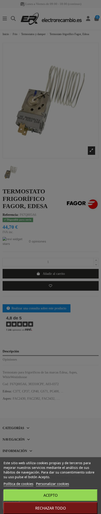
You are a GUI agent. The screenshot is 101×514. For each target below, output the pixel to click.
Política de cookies (18, 483)
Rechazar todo (50, 508)
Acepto (50, 495)
